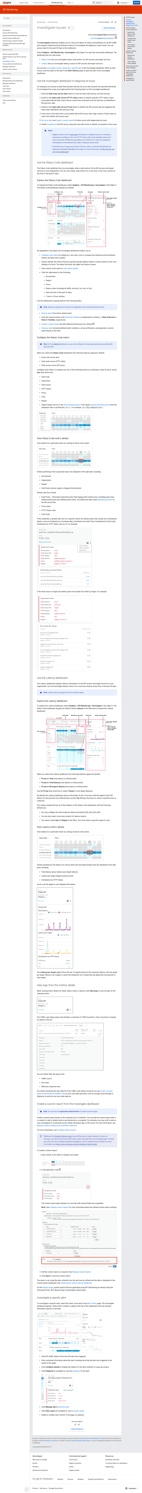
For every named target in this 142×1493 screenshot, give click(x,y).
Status (71, 1467)
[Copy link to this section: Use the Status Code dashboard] (75, 162)
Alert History (92, 1303)
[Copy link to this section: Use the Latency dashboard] (70, 678)
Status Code (46, 60)
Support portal (74, 1470)
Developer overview (112, 1460)
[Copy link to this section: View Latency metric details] (66, 827)
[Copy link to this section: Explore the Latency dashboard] (69, 701)
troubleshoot (52, 124)
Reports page (47, 1287)
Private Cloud (38, 3)
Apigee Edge (23, 3)
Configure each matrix (49, 255)
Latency (44, 64)
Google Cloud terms (56, 1488)
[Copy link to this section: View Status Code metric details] (70, 438)
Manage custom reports (81, 1272)
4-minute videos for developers (116, 1463)
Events (35, 1463)
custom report (78, 1411)
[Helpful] (112, 22)
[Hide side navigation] (27, 1489)
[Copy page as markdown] (69, 28)
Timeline (76, 317)
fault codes (74, 134)
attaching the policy (105, 500)
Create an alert (47, 328)
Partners (36, 1467)
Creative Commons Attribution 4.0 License (92, 1438)
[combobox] (103, 3)
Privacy (35, 1488)
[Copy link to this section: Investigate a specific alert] (68, 1298)
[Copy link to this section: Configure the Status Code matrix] (71, 337)
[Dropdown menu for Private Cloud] (46, 2)
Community (73, 1460)
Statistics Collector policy (63, 1136)
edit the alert (64, 1407)
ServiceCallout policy (72, 405)
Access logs (46, 313)
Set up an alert (46, 120)
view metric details (70, 268)
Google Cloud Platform (96, 1479)
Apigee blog (110, 1467)
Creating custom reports (66, 1130)
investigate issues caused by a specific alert (64, 68)
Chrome (70, 1479)
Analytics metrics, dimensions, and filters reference (57, 1126)
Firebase (81, 1479)
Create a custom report (50, 324)
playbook (76, 1371)
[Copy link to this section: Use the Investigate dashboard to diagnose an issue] (97, 81)
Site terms (43, 1488)
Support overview (75, 1463)
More (69, 3)
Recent (68, 317)
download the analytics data (55, 1094)
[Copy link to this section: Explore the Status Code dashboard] (73, 180)
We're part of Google (40, 1460)
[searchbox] (15, 18)
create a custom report (65, 120)
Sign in (136, 3)
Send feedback (109, 28)
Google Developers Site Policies (80, 1440)
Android (60, 1479)
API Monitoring (56, 3)
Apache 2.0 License (51, 1440)
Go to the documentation (102, 38)
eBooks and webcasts (40, 1470)
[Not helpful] (115, 22)
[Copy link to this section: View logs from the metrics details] (77, 985)
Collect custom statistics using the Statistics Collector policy (76, 1144)
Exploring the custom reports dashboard (76, 1283)
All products (112, 1479)
